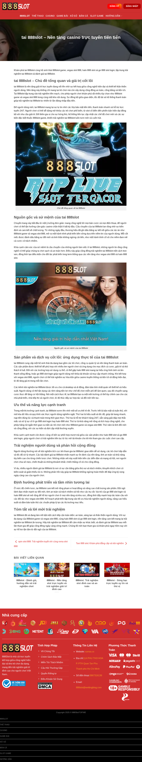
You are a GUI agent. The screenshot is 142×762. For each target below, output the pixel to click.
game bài (62, 16)
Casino (50, 16)
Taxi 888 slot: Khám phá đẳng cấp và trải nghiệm (100, 543)
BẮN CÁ (83, 16)
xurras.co (89, 651)
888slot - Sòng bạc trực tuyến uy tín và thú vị (117, 583)
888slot (4, 719)
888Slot (25, 16)
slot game (97, 16)
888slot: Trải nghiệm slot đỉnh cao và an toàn (87, 583)
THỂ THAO (38, 16)
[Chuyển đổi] (138, 759)
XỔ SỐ (73, 16)
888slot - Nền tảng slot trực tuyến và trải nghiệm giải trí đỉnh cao (56, 585)
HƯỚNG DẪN (113, 16)
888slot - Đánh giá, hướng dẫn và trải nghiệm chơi (26, 583)
